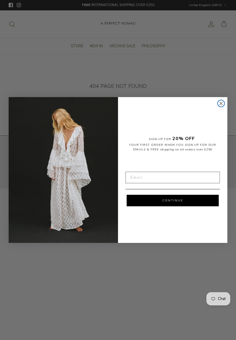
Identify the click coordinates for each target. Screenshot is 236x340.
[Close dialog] (221, 103)
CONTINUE (172, 201)
